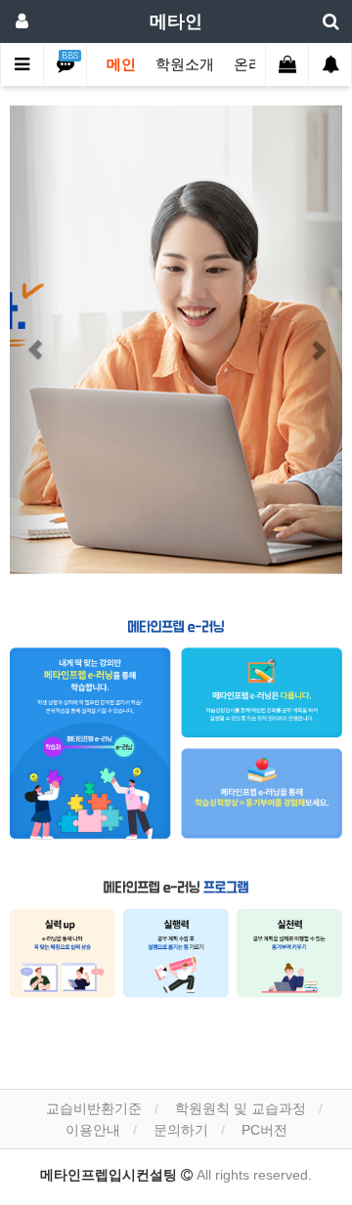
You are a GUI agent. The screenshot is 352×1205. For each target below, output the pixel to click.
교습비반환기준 (94, 1108)
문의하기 (181, 1130)
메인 (121, 64)
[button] (35, 339)
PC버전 (264, 1130)
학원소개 (184, 64)
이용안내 (93, 1130)
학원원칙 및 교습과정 (240, 1108)
